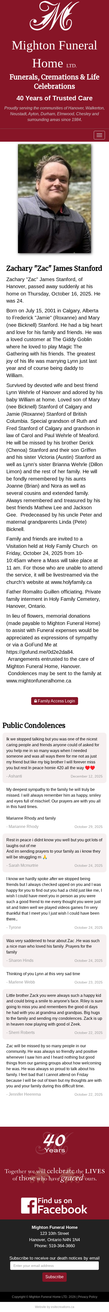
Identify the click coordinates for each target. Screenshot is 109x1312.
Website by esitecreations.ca (54, 1307)
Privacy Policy (87, 1297)
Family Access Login (56, 701)
